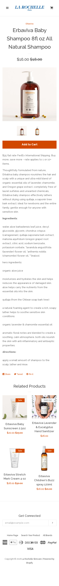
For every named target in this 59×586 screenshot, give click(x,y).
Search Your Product (30, 535)
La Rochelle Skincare (32, 559)
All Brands (47, 535)
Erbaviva (29, 24)
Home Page (12, 535)
